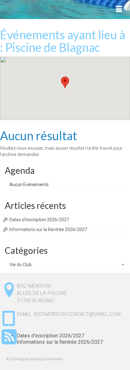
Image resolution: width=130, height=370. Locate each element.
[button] (65, 82)
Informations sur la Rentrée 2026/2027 (48, 229)
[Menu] (119, 9)
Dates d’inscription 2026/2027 (39, 219)
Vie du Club (20, 264)
